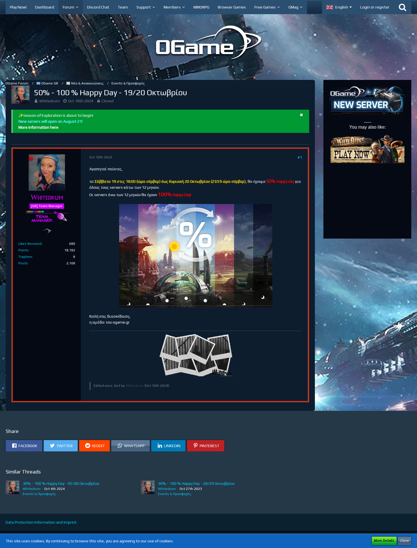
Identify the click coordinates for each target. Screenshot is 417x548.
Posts (23, 263)
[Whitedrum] (12, 488)
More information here (38, 127)
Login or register (374, 7)
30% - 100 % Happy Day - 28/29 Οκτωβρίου (196, 483)
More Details (384, 541)
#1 (300, 157)
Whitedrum (49, 101)
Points (23, 250)
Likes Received (30, 244)
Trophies (25, 257)
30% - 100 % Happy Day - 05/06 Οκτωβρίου (61, 483)
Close (404, 541)
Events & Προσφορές (39, 494)
